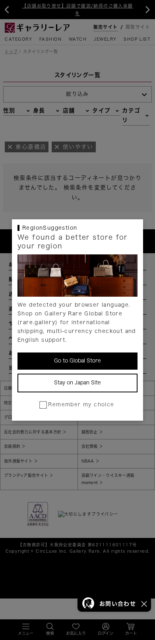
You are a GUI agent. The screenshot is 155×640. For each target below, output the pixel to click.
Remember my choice (81, 404)
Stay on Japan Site (77, 382)
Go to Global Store (77, 360)
